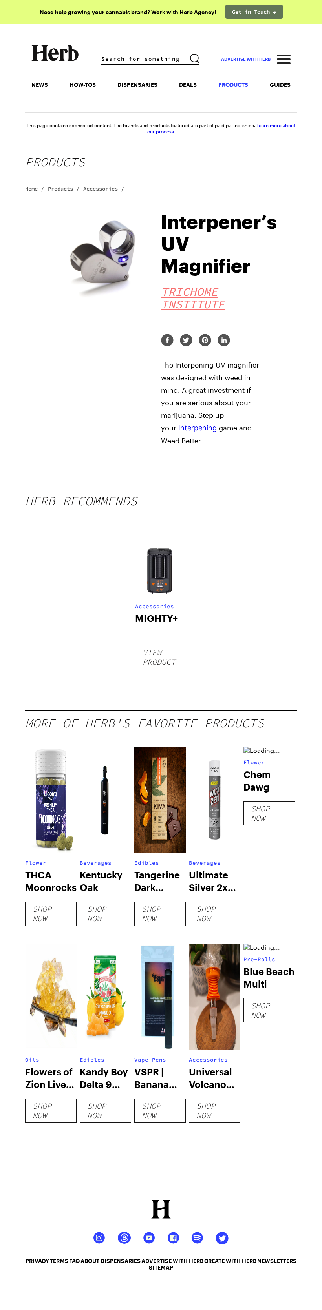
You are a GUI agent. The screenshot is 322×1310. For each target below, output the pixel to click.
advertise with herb (246, 59)
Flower (35, 862)
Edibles (146, 862)
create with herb (230, 1260)
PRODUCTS (233, 84)
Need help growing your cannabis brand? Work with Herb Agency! (128, 12)
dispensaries (121, 1260)
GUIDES (280, 84)
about (89, 1260)
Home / (34, 189)
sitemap (161, 1267)
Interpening (197, 428)
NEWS (39, 84)
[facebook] (167, 341)
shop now (42, 913)
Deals (188, 84)
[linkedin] (224, 341)
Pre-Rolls (259, 959)
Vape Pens (150, 1059)
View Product (159, 657)
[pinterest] (205, 341)
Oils (32, 1059)
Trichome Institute (193, 298)
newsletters (276, 1260)
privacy (37, 1260)
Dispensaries (137, 84)
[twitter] (186, 341)
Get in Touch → (254, 11)
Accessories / (103, 189)
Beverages (96, 862)
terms (59, 1260)
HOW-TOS (83, 84)
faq (74, 1260)
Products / (63, 189)
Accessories (154, 606)
